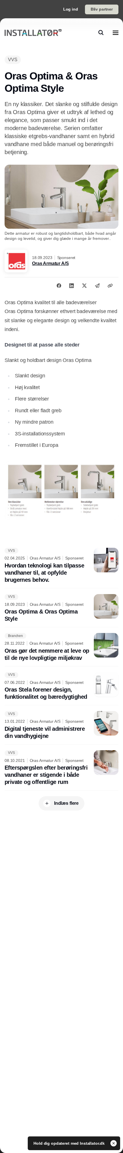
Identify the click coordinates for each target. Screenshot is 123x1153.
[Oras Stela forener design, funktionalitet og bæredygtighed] (61, 686)
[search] (101, 32)
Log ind (70, 9)
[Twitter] (84, 285)
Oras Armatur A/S (50, 263)
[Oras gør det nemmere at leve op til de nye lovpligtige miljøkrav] (61, 647)
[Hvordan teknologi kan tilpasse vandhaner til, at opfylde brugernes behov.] (61, 566)
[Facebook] (58, 285)
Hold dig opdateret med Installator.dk (69, 1143)
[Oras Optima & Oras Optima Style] (61, 608)
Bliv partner (102, 9)
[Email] (97, 285)
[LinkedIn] (71, 285)
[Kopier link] (110, 286)
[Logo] (33, 32)
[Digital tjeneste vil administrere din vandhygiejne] (61, 725)
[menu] (115, 32)
